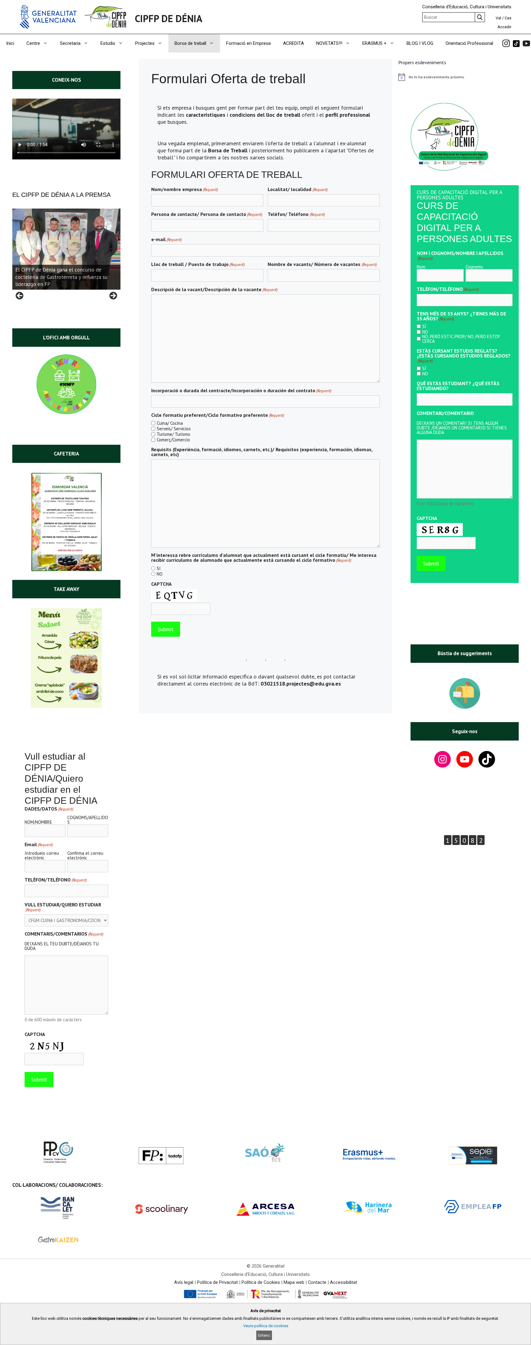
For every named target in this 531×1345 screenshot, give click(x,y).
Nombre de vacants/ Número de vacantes (322, 264)
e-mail (166, 239)
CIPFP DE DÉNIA (168, 18)
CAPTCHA (161, 583)
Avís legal (183, 1282)
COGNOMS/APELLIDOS (87, 819)
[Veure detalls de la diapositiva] (66, 249)
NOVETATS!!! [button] (329, 43)
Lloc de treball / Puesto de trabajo (198, 264)
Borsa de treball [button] (190, 43)
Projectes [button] (145, 43)
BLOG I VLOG (420, 43)
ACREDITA (293, 43)
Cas (508, 18)
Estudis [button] (107, 43)
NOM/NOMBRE (38, 821)
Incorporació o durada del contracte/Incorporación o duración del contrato (241, 390)
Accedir (504, 27)
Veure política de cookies (265, 1325)
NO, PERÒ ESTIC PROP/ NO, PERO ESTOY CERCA (461, 338)
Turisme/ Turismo (173, 434)
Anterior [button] (20, 296)
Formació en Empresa (248, 43)
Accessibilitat (343, 1282)
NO (160, 574)
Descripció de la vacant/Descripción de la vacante (214, 289)
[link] (506, 43)
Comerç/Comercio (173, 439)
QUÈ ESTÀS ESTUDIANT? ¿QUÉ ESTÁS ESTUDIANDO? (458, 386)
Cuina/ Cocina (170, 423)
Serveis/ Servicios (174, 428)
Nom (421, 266)
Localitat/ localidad (297, 189)
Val (498, 18)
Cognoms (474, 266)
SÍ (424, 326)
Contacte (317, 1282)
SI (159, 568)
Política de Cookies (261, 1282)
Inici (10, 43)
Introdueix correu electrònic (42, 855)
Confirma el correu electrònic (85, 855)
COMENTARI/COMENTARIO (445, 413)
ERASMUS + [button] (374, 43)
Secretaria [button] (70, 43)
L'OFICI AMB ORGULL (66, 337)
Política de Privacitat (217, 1282)
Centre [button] (33, 43)
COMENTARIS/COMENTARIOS (64, 933)
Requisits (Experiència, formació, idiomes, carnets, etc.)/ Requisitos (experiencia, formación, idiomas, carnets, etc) (261, 452)
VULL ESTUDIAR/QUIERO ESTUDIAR (63, 907)
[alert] (464, 77)
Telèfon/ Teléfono (296, 214)
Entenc (264, 1335)
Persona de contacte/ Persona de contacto (206, 214)
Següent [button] (112, 296)
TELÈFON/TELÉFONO (56, 879)
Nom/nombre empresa (184, 189)
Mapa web (294, 1282)
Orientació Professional (469, 43)
